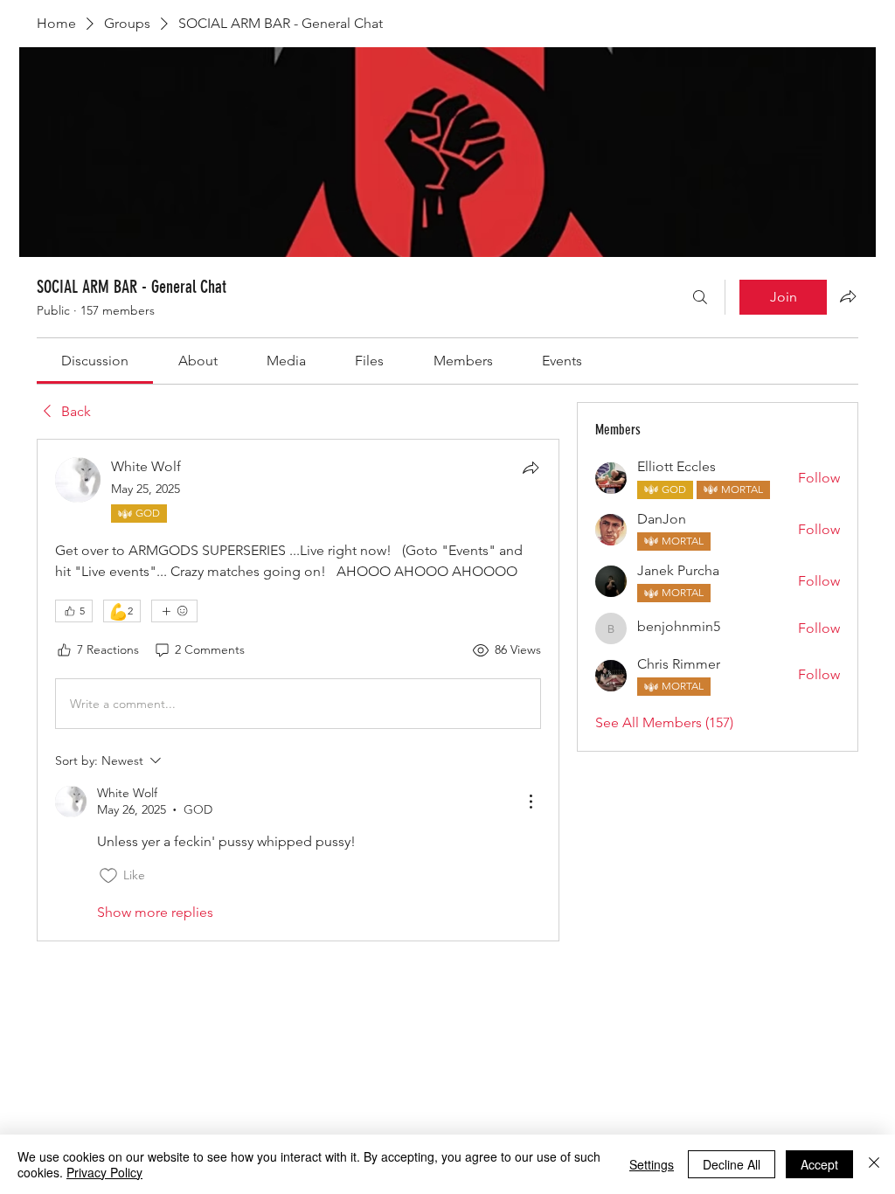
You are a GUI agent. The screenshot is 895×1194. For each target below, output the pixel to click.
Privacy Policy (104, 1172)
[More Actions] (530, 801)
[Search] (700, 297)
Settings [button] (651, 1164)
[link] (94, 360)
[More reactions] (174, 611)
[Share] (530, 467)
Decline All (731, 1164)
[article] (298, 690)
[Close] (874, 1164)
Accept (819, 1164)
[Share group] (847, 296)
